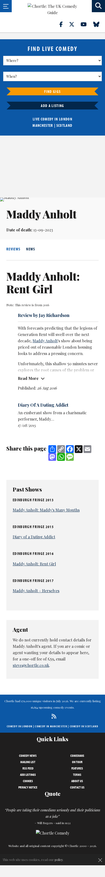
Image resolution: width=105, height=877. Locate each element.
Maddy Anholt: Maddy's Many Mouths (46, 509)
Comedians (77, 755)
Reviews (13, 248)
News (30, 248)
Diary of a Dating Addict (34, 536)
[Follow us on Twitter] (74, 24)
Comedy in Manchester (51, 726)
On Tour (77, 762)
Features (77, 768)
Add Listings (28, 774)
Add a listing (52, 105)
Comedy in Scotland (84, 726)
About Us (77, 781)
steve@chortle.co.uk (31, 665)
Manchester (42, 125)
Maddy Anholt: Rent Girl (34, 563)
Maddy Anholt (45, 340)
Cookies (28, 781)
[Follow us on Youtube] (86, 24)
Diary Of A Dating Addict (43, 405)
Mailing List (27, 762)
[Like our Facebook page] (63, 24)
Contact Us (77, 787)
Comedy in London (19, 726)
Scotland (64, 125)
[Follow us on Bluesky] (99, 24)
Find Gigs (52, 91)
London (65, 119)
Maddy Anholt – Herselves (36, 590)
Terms (77, 774)
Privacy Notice (27, 787)
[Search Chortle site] (98, 6)
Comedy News (28, 755)
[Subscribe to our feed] (52, 716)
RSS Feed (27, 768)
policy (59, 859)
